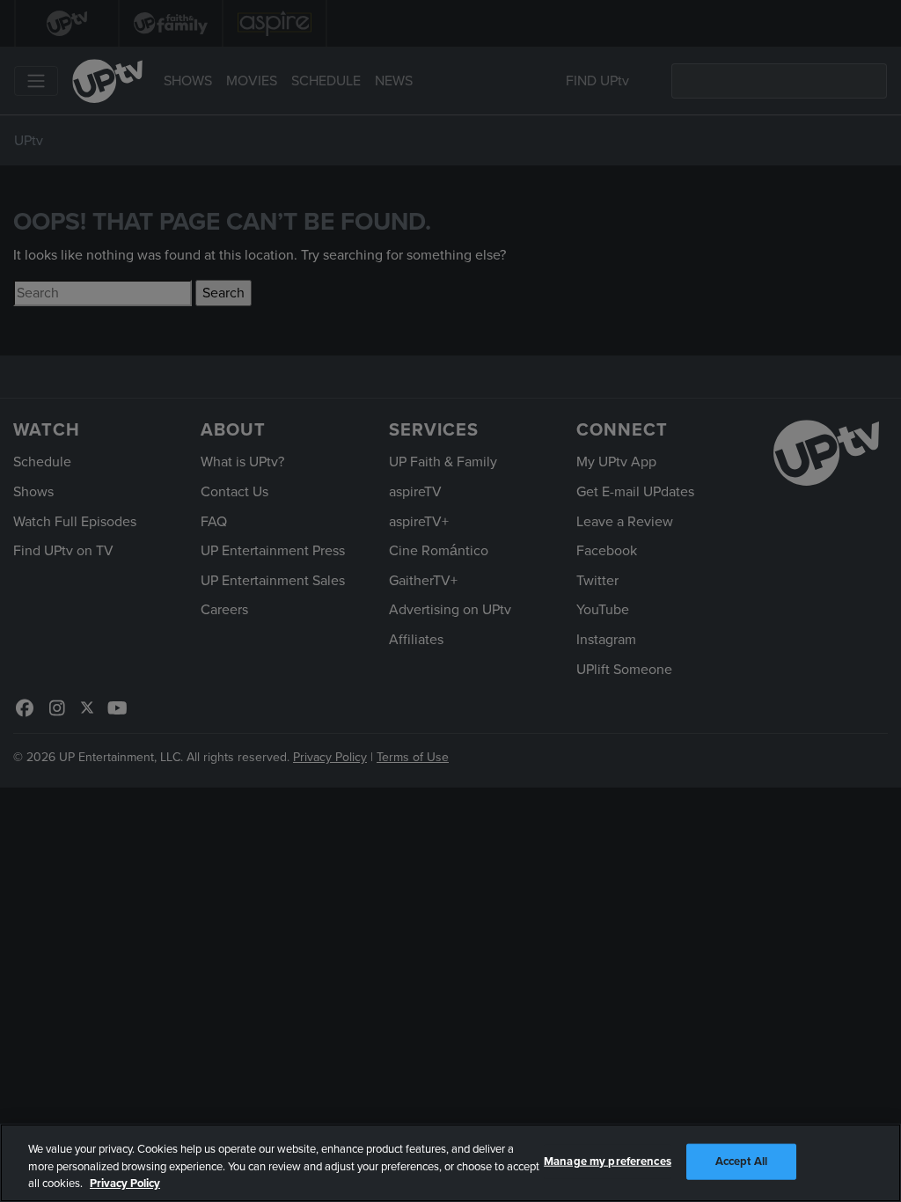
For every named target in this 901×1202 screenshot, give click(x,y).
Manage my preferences (607, 1161)
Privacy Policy (125, 1183)
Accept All (741, 1161)
